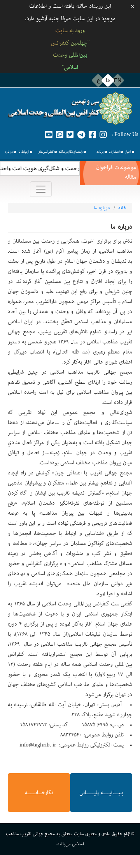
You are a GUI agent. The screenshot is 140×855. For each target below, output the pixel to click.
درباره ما (102, 208)
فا (108, 80)
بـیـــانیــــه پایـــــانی (101, 792)
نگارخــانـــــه (39, 792)
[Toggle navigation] (41, 189)
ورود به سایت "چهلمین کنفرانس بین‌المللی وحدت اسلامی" (70, 49)
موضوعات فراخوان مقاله (116, 172)
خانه (122, 208)
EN (117, 80)
